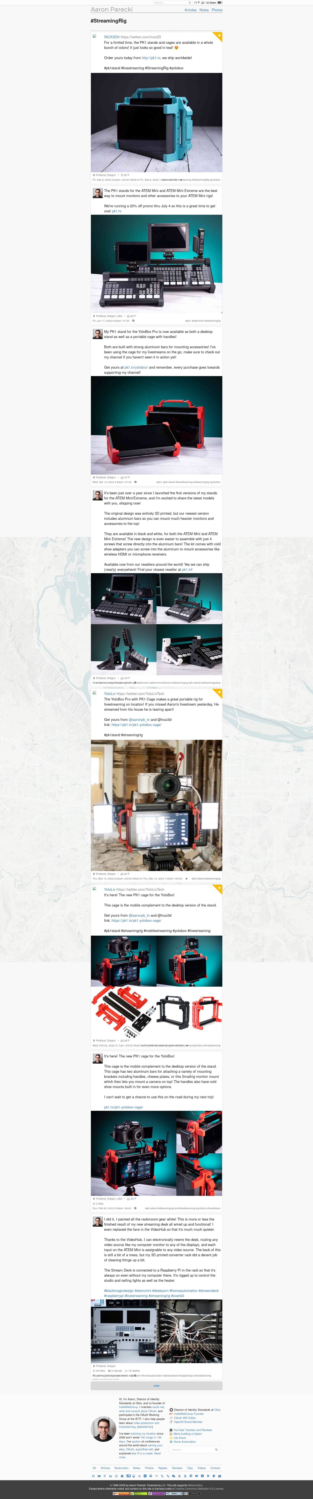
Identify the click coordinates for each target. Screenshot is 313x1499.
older (156, 1386)
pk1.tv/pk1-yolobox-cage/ (123, 1107)
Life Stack (180, 1438)
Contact (215, 1468)
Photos (217, 9)
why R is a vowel (142, 1453)
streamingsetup (212, 682)
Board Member (193, 1422)
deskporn (135, 1375)
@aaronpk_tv (139, 719)
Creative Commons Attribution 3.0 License (199, 1488)
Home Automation (185, 1441)
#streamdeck (209, 1290)
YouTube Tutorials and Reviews (193, 1430)
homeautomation (153, 1375)
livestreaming (183, 179)
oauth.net (158, 1407)
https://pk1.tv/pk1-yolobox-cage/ (136, 724)
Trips (190, 1468)
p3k (163, 1485)
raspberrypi (187, 1375)
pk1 (189, 320)
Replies (162, 1468)
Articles (191, 9)
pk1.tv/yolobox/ (136, 367)
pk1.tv (116, 210)
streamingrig (213, 320)
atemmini (198, 320)
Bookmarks (122, 1468)
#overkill (177, 1295)
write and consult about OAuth (137, 1411)
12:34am (211, 2)
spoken (136, 1441)
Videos (201, 1468)
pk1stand (168, 179)
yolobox (216, 179)
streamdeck (171, 1375)
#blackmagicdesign (119, 1290)
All (94, 1468)
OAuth (130, 1449)
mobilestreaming (182, 1045)
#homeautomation (183, 1290)
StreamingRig (201, 179)
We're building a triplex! (188, 1434)
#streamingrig (159, 1295)
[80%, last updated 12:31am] (220, 2)
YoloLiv (109, 693)
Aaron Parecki (112, 9)
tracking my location (143, 1433)
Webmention (195, 1485)
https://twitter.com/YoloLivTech (140, 693)
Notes (204, 9)
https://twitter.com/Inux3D (141, 36)
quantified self (144, 1449)
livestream (215, 1208)
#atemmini (143, 1290)
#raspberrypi (114, 1295)
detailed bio (145, 1427)
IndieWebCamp (128, 1407)
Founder (199, 1414)
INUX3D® (112, 36)
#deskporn (160, 1290)
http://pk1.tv (151, 57)
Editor (192, 1418)
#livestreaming (136, 1295)
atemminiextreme (161, 682)
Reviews (177, 1468)
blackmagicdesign (125, 682)
